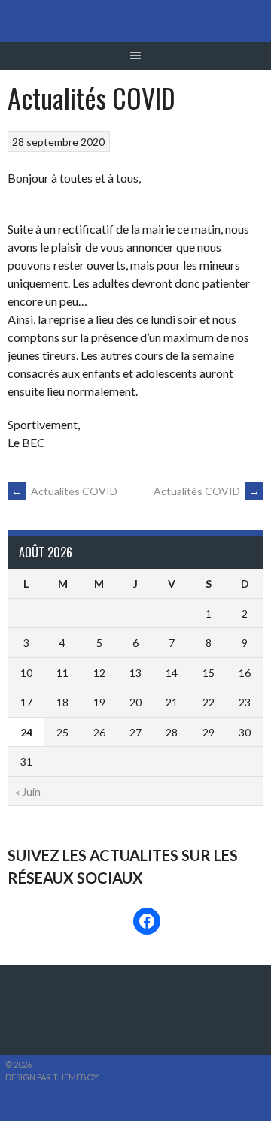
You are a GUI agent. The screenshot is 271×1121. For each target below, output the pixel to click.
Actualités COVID (64, 491)
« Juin (28, 791)
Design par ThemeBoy (52, 1077)
